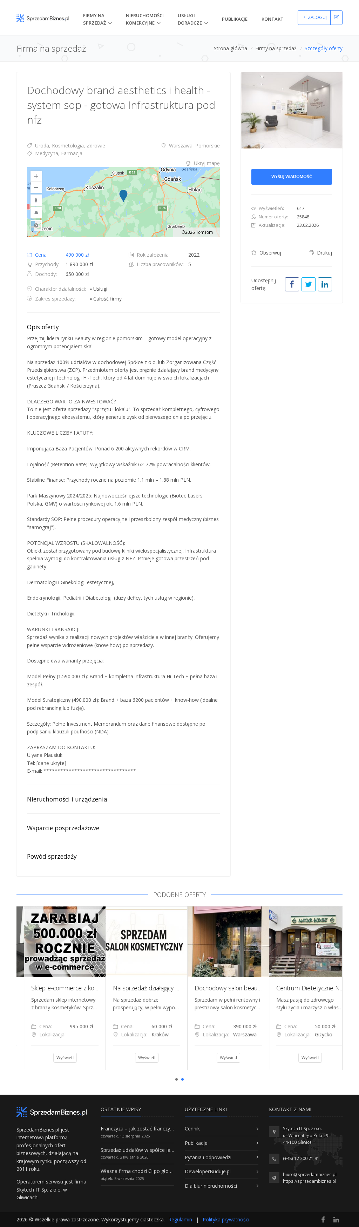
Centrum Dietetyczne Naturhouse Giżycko (243, 988)
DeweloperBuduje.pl (208, 1171)
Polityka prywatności (226, 1219)
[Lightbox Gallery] (292, 110)
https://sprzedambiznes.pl (309, 1181)
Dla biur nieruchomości (211, 1185)
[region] (123, 202)
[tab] (123, 163)
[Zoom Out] (36, 187)
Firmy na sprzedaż (276, 48)
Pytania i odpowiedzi (208, 1157)
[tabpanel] (57, 988)
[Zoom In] (36, 176)
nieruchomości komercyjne (145, 19)
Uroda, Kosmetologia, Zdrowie (69, 145)
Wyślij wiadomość (291, 176)
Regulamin (180, 1219)
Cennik (192, 1128)
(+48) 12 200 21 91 (301, 1158)
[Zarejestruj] (336, 17)
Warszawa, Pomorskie (194, 145)
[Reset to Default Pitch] (36, 212)
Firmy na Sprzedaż (94, 19)
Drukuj (324, 252)
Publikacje (235, 19)
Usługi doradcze (190, 19)
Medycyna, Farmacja (58, 153)
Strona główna (230, 48)
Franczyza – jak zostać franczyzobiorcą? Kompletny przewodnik (173, 1128)
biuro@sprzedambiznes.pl (310, 1174)
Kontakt (273, 19)
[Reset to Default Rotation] (36, 200)
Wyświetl (57, 1058)
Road (36, 225)
